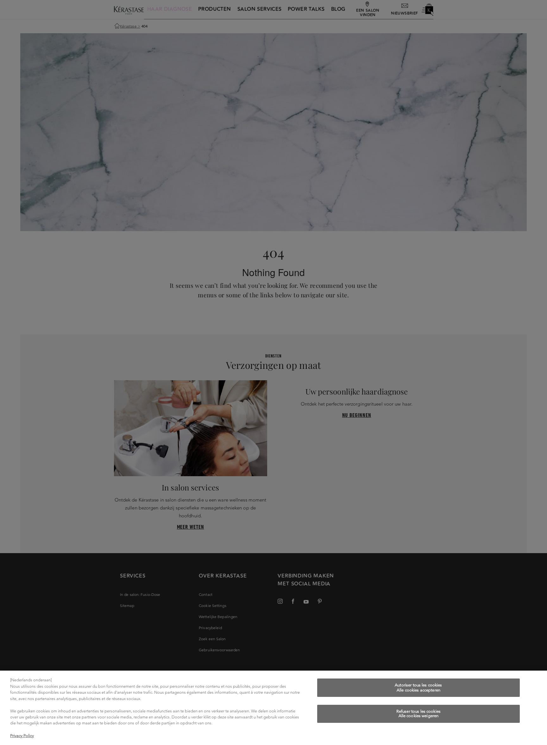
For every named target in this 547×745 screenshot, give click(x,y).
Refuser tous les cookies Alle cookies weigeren (418, 714)
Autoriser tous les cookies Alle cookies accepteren (418, 687)
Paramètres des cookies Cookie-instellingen (418, 735)
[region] (273, 708)
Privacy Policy (22, 735)
